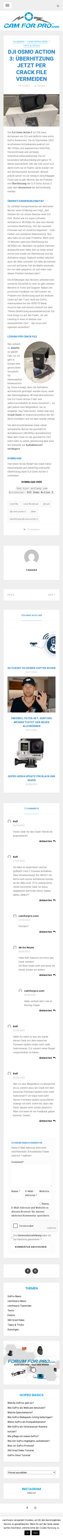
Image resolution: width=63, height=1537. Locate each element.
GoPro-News (14, 1296)
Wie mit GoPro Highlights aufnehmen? (28, 1441)
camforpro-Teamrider (19, 1305)
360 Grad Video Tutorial (20, 1450)
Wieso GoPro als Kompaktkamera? (26, 1422)
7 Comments (33, 529)
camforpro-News (16, 1301)
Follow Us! (31, 1493)
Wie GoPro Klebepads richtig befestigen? (30, 1417)
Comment (17, 1162)
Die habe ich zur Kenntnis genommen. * (32, 1237)
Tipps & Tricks (31, 45)
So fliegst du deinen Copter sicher (31, 668)
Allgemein (18, 41)
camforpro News (37, 41)
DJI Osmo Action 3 (22, 132)
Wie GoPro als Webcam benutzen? (26, 1408)
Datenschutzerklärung (30, 1235)
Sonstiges (13, 1329)
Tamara (41, 86)
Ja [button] (27, 1533)
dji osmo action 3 (18, 511)
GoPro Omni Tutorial (18, 1455)
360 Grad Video (15, 1320)
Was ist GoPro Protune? (20, 1445)
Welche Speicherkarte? (20, 1412)
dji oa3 (46, 503)
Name (15, 1191)
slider (33, 511)
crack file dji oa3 (30, 503)
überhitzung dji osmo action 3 (24, 519)
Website (44, 1191)
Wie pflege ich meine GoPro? (23, 1436)
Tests (10, 1310)
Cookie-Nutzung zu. (50, 1527)
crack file (14, 503)
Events (11, 1315)
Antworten (45, 841)
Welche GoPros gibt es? (20, 1403)
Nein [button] (35, 1533)
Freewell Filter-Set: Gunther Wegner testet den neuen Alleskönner (31, 722)
